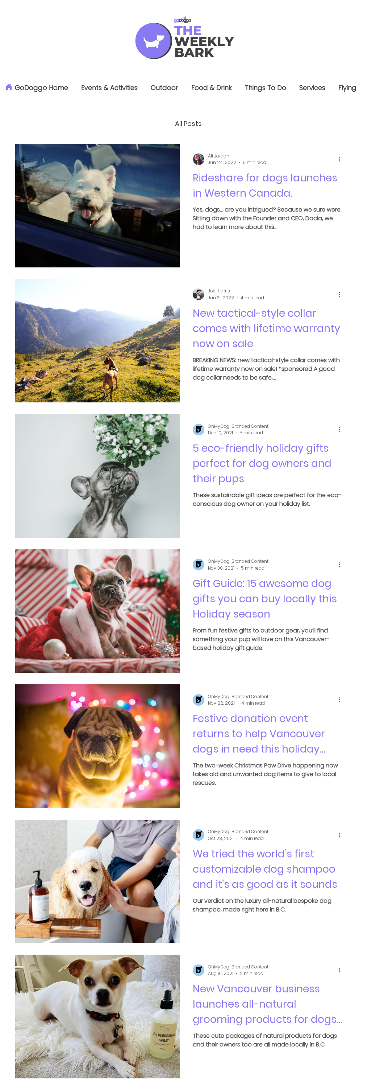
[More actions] (341, 159)
